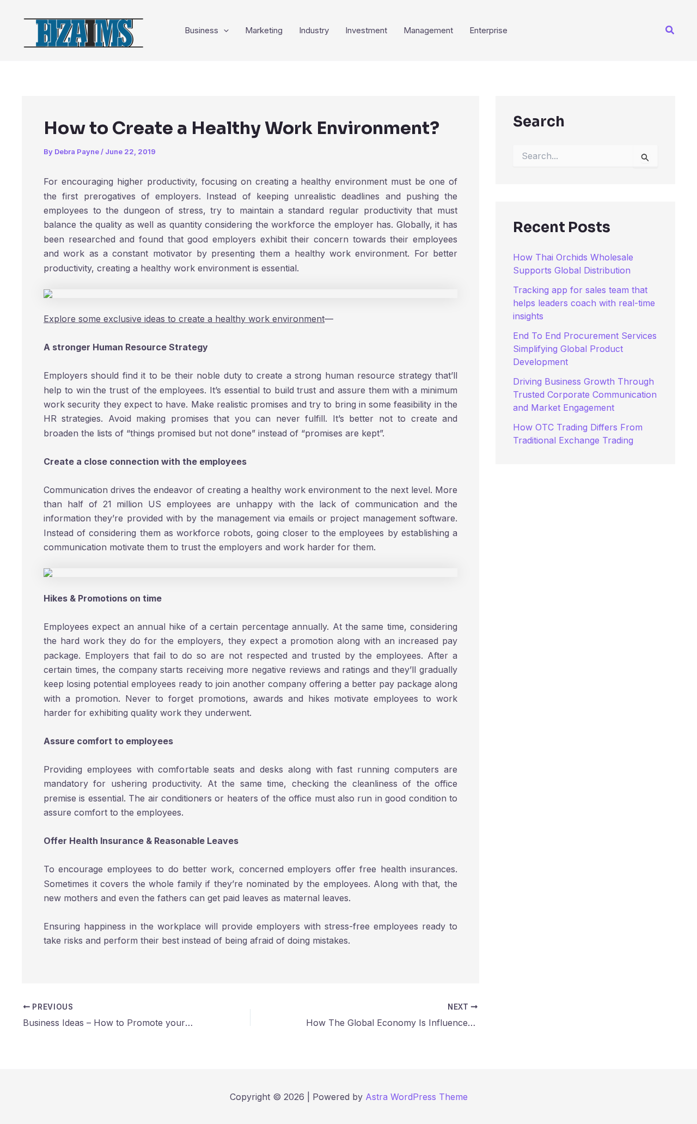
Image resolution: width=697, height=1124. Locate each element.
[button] (670, 30)
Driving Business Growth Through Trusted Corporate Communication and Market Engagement (585, 394)
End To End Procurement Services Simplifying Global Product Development (585, 348)
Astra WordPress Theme (416, 1096)
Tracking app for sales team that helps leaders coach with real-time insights (584, 302)
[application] (223, 30)
